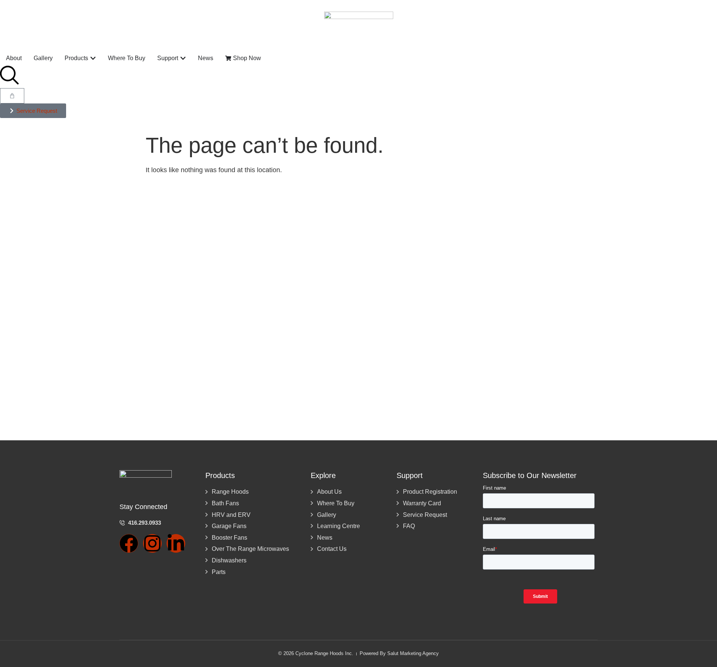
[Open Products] (93, 58)
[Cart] (12, 95)
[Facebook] (129, 543)
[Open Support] (183, 58)
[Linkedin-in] (176, 543)
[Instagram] (152, 543)
